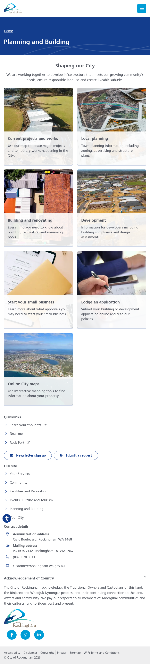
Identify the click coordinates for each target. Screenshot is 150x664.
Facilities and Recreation (28, 491)
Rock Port (17, 443)
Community (19, 483)
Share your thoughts (26, 425)
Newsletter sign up (30, 455)
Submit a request (78, 455)
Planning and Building (26, 509)
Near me (16, 434)
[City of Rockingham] (12, 8)
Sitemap (75, 652)
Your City (17, 518)
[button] (75, 576)
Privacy (62, 654)
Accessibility (12, 652)
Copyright (47, 652)
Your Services (20, 474)
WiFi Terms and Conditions (102, 652)
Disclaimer (30, 652)
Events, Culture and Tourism (31, 500)
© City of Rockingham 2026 (22, 657)
